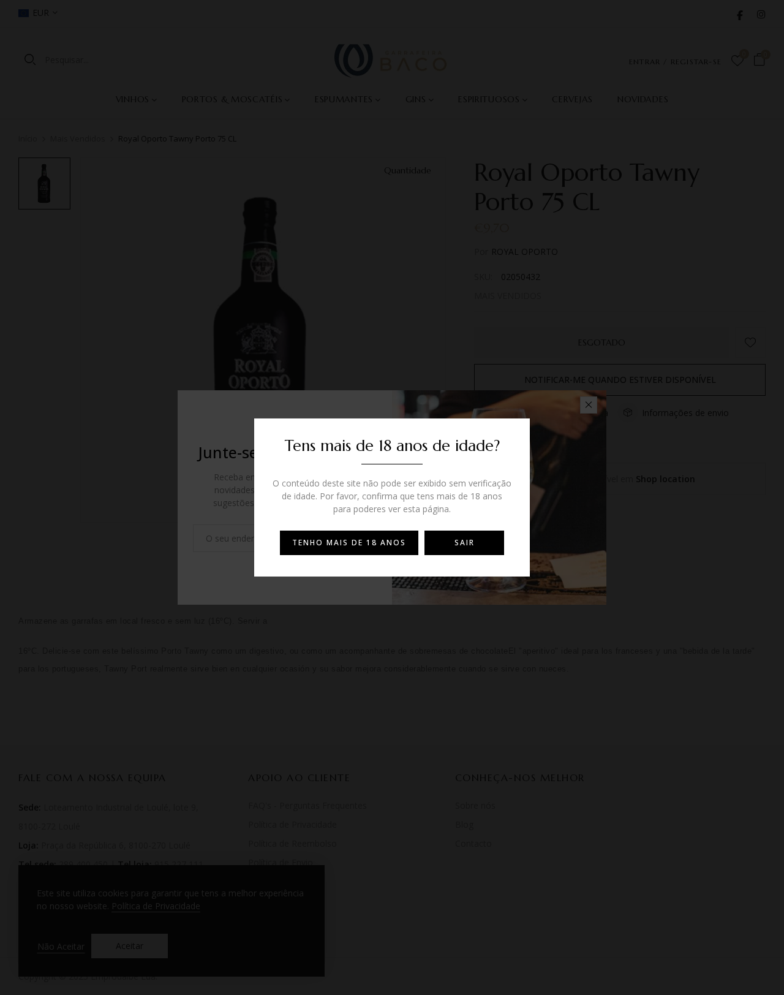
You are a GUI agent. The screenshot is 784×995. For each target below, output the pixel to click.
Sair (464, 542)
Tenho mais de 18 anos (349, 542)
